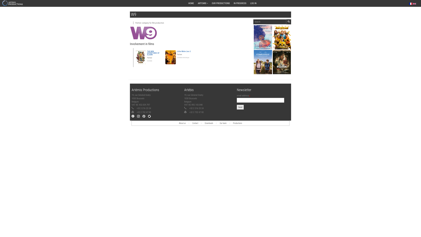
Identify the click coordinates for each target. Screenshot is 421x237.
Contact (195, 123)
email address (243, 95)
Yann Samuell (263, 66)
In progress (240, 3)
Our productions (221, 3)
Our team (223, 123)
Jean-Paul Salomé (282, 66)
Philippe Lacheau (282, 41)
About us (182, 123)
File (264, 32)
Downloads (209, 123)
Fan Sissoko (262, 38)
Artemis (202, 3)
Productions (237, 123)
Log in (253, 3)
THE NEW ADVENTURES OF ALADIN (153, 53)
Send (240, 107)
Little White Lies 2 (184, 51)
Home (191, 3)
